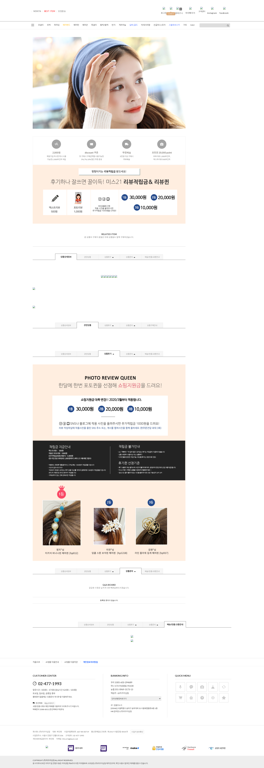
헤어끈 (85, 25)
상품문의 (129, 257)
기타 (185, 25)
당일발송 (62, 11)
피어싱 (56, 25)
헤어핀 (76, 25)
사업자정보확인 (137, 732)
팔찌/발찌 (104, 25)
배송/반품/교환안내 (152, 257)
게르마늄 (122, 25)
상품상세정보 (66, 257)
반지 (113, 25)
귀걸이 (41, 25)
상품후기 (108, 257)
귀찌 (49, 25)
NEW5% (37, 11)
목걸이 (94, 25)
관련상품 (87, 257)
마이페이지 (190, 13)
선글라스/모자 (159, 25)
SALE (192, 25)
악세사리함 (145, 25)
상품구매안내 (152, 325)
